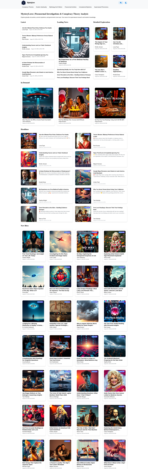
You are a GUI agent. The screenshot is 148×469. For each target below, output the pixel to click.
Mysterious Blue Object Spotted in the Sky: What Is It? (32, 289)
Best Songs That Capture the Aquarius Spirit (31, 463)
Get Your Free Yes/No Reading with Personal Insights (114, 324)
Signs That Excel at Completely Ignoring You (35, 55)
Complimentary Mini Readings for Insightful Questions (32, 359)
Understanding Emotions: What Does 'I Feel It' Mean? (87, 394)
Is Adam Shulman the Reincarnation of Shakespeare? (54, 171)
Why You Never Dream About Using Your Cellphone (72, 72)
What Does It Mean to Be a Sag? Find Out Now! (114, 463)
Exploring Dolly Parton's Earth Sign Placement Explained (114, 255)
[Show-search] (120, 2)
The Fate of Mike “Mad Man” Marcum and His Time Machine (87, 429)
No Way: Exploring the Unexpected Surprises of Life (86, 255)
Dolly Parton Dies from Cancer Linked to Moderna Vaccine (114, 394)
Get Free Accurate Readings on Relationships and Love (32, 429)
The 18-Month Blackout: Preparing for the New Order (113, 359)
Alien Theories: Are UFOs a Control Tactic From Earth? (36, 119)
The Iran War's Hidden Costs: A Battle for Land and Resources (100, 71)
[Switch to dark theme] (125, 2)
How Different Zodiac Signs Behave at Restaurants (86, 463)
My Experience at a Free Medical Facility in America (73, 60)
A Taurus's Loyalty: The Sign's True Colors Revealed (60, 463)
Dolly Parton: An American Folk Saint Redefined (60, 429)
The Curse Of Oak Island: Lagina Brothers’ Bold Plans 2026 (60, 394)
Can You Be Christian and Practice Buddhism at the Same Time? (118, 43)
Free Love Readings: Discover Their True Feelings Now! (73, 77)
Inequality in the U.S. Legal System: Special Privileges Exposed (58, 324)
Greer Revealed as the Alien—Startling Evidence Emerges (74, 75)
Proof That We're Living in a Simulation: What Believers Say (87, 359)
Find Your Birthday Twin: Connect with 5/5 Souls (71, 119)
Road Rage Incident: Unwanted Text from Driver (60, 359)
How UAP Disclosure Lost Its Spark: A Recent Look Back (113, 289)
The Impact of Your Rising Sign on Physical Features (101, 43)
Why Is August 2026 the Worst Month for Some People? (87, 324)
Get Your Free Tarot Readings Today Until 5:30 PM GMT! (109, 119)
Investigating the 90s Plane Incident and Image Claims (58, 255)
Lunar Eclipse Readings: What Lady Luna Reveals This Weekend (87, 289)
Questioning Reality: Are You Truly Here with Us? (71, 69)
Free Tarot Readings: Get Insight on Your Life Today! (33, 255)
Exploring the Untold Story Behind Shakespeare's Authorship (113, 429)
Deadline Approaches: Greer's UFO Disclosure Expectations (117, 71)
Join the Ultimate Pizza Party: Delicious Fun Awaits (37, 28)
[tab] (28, 7)
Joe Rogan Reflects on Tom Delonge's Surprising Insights (32, 394)
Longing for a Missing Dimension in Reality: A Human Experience (32, 324)
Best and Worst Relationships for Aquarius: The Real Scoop (59, 289)
